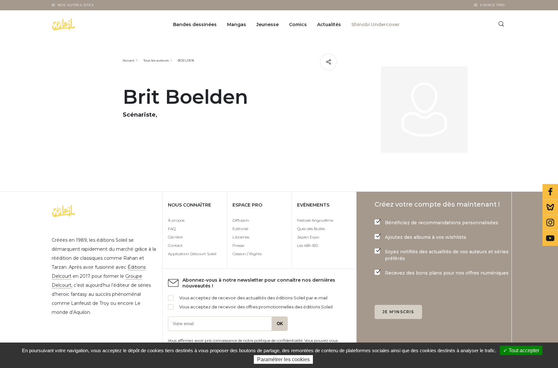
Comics (298, 24)
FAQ (172, 228)
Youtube (550, 238)
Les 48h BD (307, 245)
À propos (176, 220)
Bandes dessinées (195, 24)
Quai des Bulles (311, 228)
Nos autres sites (76, 5)
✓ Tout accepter (521, 350)
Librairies (240, 237)
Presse (238, 245)
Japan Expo (308, 237)
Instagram (550, 222)
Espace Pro (492, 5)
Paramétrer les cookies (283, 359)
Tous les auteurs (156, 60)
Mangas (236, 24)
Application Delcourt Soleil (192, 253)
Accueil (128, 60)
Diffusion (240, 220)
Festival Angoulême (315, 220)
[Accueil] (80, 24)
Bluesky (550, 207)
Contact (175, 245)
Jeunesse (267, 24)
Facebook (550, 191)
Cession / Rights (247, 253)
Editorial (240, 228)
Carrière (175, 237)
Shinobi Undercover (375, 24)
